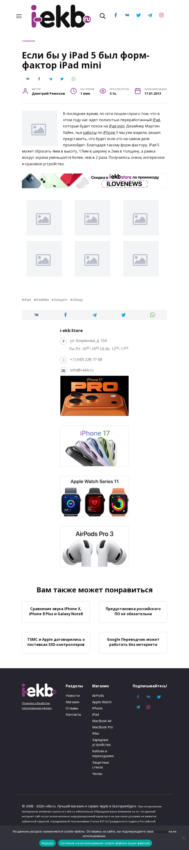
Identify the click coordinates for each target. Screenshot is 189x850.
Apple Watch (102, 702)
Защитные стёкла (100, 765)
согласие (161, 831)
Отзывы (72, 708)
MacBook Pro (102, 727)
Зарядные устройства (101, 742)
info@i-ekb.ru (82, 370)
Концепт (60, 299)
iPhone (109, 132)
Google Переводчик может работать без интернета (133, 642)
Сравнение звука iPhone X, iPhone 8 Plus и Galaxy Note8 (56, 611)
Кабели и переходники (103, 753)
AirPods (98, 695)
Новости (73, 695)
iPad (156, 119)
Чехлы (97, 773)
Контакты (73, 714)
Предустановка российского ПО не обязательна (133, 611)
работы (90, 132)
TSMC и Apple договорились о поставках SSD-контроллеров (56, 642)
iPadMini (42, 299)
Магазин (72, 702)
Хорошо (47, 843)
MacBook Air (102, 721)
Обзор (77, 299)
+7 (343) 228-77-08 (86, 359)
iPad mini (116, 126)
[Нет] (183, 837)
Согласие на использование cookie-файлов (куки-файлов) (105, 843)
